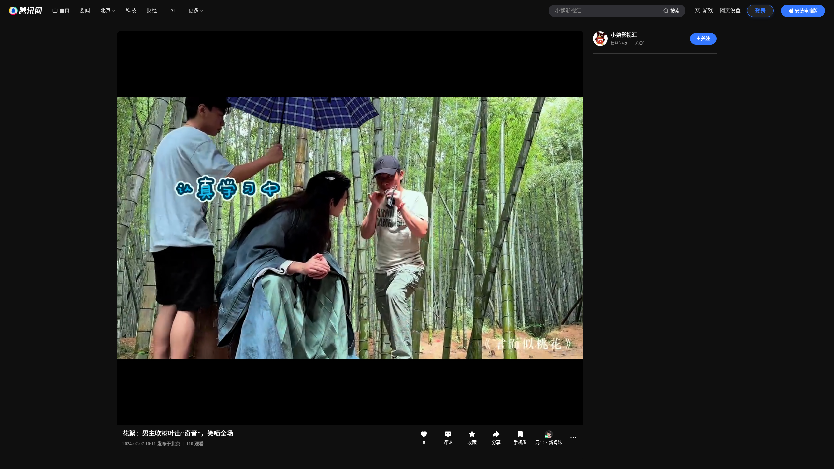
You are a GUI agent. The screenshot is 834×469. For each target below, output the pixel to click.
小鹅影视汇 (624, 35)
